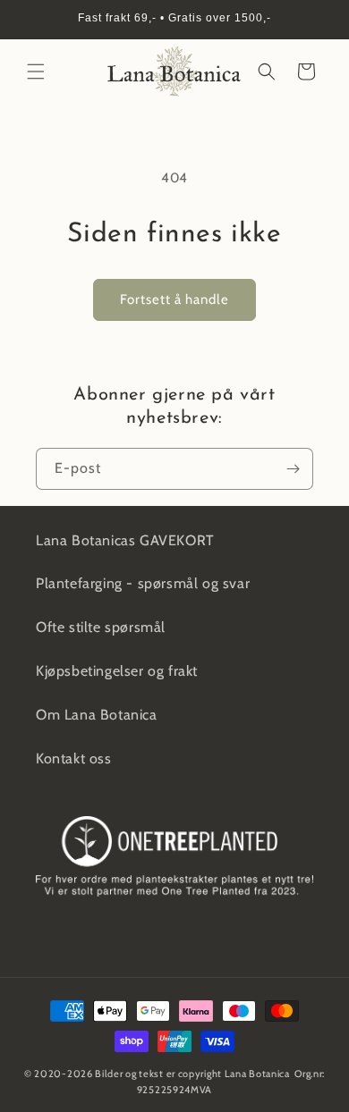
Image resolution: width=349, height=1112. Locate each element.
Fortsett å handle (174, 299)
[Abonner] (292, 469)
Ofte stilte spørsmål (101, 627)
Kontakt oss (74, 758)
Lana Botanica (257, 1073)
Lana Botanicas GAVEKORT (125, 540)
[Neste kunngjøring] (316, 19)
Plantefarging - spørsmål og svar (143, 583)
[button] (35, 71)
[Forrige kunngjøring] (33, 19)
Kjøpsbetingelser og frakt (117, 670)
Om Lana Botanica (96, 714)
